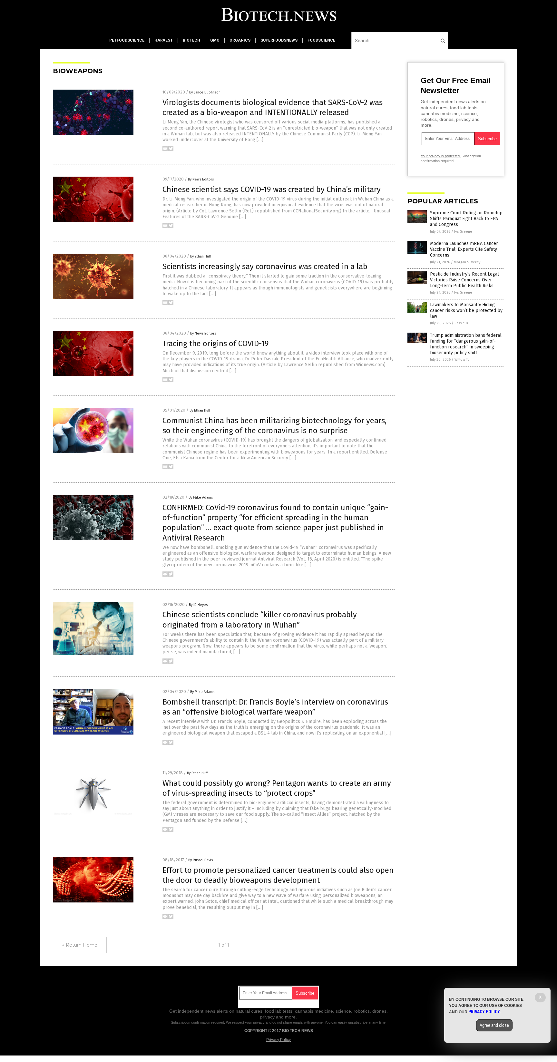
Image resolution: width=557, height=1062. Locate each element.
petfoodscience (126, 40)
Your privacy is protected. (441, 156)
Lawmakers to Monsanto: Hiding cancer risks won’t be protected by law (466, 310)
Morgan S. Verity (467, 262)
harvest (163, 40)
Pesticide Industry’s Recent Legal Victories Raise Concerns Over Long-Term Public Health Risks (464, 279)
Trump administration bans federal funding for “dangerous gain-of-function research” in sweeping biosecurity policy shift (466, 344)
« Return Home (79, 945)
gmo (215, 40)
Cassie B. (461, 323)
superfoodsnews (279, 40)
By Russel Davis (200, 860)
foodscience (321, 40)
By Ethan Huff (200, 256)
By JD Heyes (198, 605)
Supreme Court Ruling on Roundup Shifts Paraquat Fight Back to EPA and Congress (466, 218)
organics (240, 40)
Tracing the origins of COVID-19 (215, 343)
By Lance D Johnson (204, 92)
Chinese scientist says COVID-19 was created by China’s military (271, 189)
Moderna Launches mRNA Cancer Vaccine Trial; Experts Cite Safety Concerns (464, 249)
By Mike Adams (201, 497)
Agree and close (494, 1025)
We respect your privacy (245, 1022)
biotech (191, 40)
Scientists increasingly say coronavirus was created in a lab (264, 266)
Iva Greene (463, 231)
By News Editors (201, 179)
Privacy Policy (278, 1040)
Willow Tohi (463, 359)
